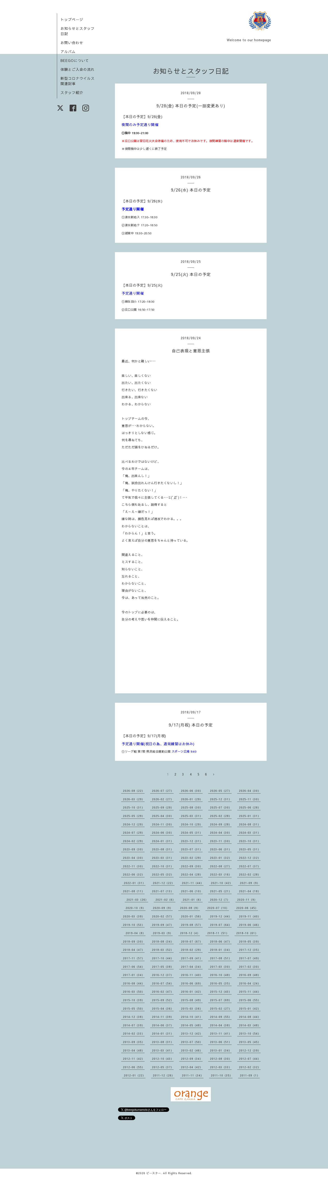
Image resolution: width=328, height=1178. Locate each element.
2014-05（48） (192, 1025)
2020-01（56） (192, 916)
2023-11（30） (221, 841)
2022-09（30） (192, 866)
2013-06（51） (221, 1042)
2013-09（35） (134, 1042)
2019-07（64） (221, 925)
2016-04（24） (250, 983)
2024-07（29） (134, 832)
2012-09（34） (192, 1058)
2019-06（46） (250, 925)
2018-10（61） (247, 933)
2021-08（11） (134, 891)
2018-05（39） (250, 941)
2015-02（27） (221, 1008)
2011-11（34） (192, 1075)
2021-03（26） (137, 899)
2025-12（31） (221, 799)
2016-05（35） (221, 983)
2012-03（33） (221, 1067)
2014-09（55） (221, 1017)
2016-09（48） (250, 975)
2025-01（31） (250, 816)
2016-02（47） (163, 991)
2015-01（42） (250, 1008)
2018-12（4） (190, 933)
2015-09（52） (163, 1000)
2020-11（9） (247, 899)
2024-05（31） (192, 832)
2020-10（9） (135, 908)
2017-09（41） (192, 958)
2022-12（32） (250, 858)
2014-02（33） (134, 1033)
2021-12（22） (163, 883)
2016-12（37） (163, 975)
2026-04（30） (250, 790)
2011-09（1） (250, 1075)
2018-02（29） (192, 949)
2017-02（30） (250, 966)
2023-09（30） (134, 849)
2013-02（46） (192, 1050)
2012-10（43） (163, 1058)
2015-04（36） (163, 1008)
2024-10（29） (192, 824)
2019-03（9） (163, 933)
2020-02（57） (163, 916)
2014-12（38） (134, 1017)
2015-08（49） (192, 1000)
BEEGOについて (74, 60)
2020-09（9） (163, 908)
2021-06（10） (192, 891)
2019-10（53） (134, 925)
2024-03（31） (250, 832)
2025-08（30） (192, 807)
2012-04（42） (192, 1067)
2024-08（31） (250, 824)
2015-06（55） (250, 1000)
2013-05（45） (250, 1042)
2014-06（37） (163, 1025)
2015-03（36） (192, 1008)
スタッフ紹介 (71, 92)
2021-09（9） (250, 883)
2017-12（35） (250, 949)
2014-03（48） (250, 1025)
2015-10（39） (134, 1000)
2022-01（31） (134, 883)
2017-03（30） (221, 966)
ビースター (153, 1173)
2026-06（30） (192, 790)
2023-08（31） (163, 849)
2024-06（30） (163, 832)
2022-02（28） (250, 874)
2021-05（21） (221, 891)
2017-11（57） (134, 958)
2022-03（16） (221, 874)
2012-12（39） (250, 1050)
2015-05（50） (134, 1008)
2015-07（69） (221, 1000)
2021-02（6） (165, 899)
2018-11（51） (218, 933)
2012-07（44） (250, 1058)
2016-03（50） (134, 991)
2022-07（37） (250, 866)
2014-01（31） (163, 1033)
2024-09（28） (221, 824)
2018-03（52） (163, 949)
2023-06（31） (221, 849)
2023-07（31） (192, 849)
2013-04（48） (134, 1050)
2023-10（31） (250, 841)
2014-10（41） (192, 1017)
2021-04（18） (250, 891)
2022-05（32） (163, 874)
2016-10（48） (221, 975)
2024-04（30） (221, 832)
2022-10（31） (163, 866)
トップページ (71, 19)
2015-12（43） (221, 991)
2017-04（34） (192, 966)
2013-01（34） (221, 1050)
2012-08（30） (221, 1058)
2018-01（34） (221, 949)
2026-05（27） (221, 790)
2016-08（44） (134, 983)
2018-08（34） (163, 941)
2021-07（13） (163, 891)
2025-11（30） (250, 799)
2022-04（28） (192, 874)
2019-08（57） (192, 925)
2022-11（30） (134, 866)
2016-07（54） (163, 983)
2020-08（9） (190, 908)
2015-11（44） (250, 991)
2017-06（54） (134, 966)
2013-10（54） (250, 1033)
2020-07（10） (218, 908)
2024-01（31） (163, 841)
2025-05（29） (134, 816)
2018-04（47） (134, 949)
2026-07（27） (163, 790)
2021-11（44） (192, 883)
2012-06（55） (134, 1067)
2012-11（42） (134, 1058)
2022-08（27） (221, 866)
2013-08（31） (163, 1042)
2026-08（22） (134, 790)
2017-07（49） (250, 958)
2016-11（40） (192, 975)
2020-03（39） (134, 916)
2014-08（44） (250, 1017)
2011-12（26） (163, 1075)
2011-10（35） (222, 1075)
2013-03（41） (163, 1050)
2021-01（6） (193, 899)
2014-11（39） (163, 1017)
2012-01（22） (134, 1075)
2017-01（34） (134, 975)
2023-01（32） (221, 858)
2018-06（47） (221, 941)
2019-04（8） (135, 933)
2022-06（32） (134, 874)
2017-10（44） (163, 958)
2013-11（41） (221, 1033)
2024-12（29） (134, 824)
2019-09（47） (163, 925)
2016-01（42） (192, 991)
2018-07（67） (192, 941)
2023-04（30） (134, 858)
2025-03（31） (192, 816)
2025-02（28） (221, 816)
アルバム (68, 51)
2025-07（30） (221, 807)
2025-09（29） (163, 807)
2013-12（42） (192, 1033)
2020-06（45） (247, 908)
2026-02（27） (163, 799)
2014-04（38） (221, 1025)
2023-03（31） (163, 858)
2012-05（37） (163, 1067)
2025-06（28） (250, 807)
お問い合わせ (71, 42)
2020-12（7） (220, 899)
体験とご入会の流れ (77, 69)
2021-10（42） (222, 883)
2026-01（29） (192, 799)
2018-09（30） (134, 941)
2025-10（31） (134, 807)
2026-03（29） (134, 799)
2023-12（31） (192, 841)
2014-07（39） (134, 1025)
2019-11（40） (250, 916)
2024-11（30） (163, 824)
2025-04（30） (163, 816)
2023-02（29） (192, 858)
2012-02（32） (250, 1067)
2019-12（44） (221, 916)
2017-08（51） (221, 958)
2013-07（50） (192, 1042)
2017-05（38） (163, 966)
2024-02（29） (134, 841)
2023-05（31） (250, 849)
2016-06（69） (192, 983)
